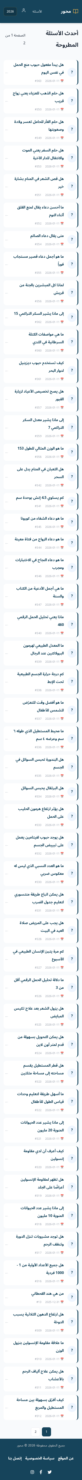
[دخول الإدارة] (24, 11)
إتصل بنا (15, 1458)
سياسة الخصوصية (39, 1458)
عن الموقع (66, 1458)
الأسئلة (37, 11)
